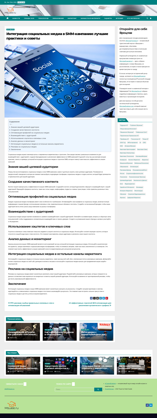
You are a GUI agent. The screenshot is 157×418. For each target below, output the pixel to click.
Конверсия (123, 159)
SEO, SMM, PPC (10, 29)
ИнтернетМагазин (130, 146)
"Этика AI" (145, 139)
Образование (58, 18)
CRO (144, 142)
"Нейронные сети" (141, 132)
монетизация (139, 190)
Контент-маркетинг (134, 159)
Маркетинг (72, 18)
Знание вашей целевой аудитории (25, 127)
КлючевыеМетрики (141, 156)
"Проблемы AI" (124, 139)
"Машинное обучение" (127, 132)
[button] (147, 18)
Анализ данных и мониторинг (23, 141)
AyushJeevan (109, 389)
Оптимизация (134, 166)
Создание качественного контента (25, 130)
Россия (122, 173)
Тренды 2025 (29, 18)
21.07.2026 (86, 371)
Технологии (43, 18)
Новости (16, 18)
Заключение (16, 149)
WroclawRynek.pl (139, 76)
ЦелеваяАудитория (126, 180)
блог (121, 184)
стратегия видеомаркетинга (136, 194)
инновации (139, 187)
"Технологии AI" (135, 139)
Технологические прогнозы (137, 177)
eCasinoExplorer (110, 383)
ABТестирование (133, 142)
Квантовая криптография (127, 149)
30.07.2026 (49, 371)
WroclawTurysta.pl (132, 41)
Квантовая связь (142, 149)
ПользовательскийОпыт (140, 170)
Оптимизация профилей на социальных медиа (30, 133)
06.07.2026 (123, 371)
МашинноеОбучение (126, 163)
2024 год (122, 142)
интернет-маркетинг (126, 190)
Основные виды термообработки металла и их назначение (22, 368)
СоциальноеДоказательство (134, 173)
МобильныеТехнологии (141, 163)
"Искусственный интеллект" (128, 128)
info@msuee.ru (9, 389)
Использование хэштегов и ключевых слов (28, 138)
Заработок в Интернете (90, 18)
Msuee (21, 371)
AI (140, 142)
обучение (123, 194)
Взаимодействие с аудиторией (23, 135)
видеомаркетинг (130, 184)
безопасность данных (140, 180)
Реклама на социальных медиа (24, 147)
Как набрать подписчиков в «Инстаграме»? (59, 333)
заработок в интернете (127, 187)
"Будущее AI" (124, 125)
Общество (11, 363)
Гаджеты (108, 18)
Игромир (119, 18)
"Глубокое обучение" (136, 125)
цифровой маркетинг (133, 197)
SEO (121, 146)
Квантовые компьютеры (127, 153)
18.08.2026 (12, 371)
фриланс (122, 197)
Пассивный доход (125, 170)
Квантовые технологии (127, 156)
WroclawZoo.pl (136, 91)
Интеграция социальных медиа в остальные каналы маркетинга (37, 144)
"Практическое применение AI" (129, 135)
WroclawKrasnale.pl (125, 61)
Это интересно (133, 18)
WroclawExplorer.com (126, 106)
